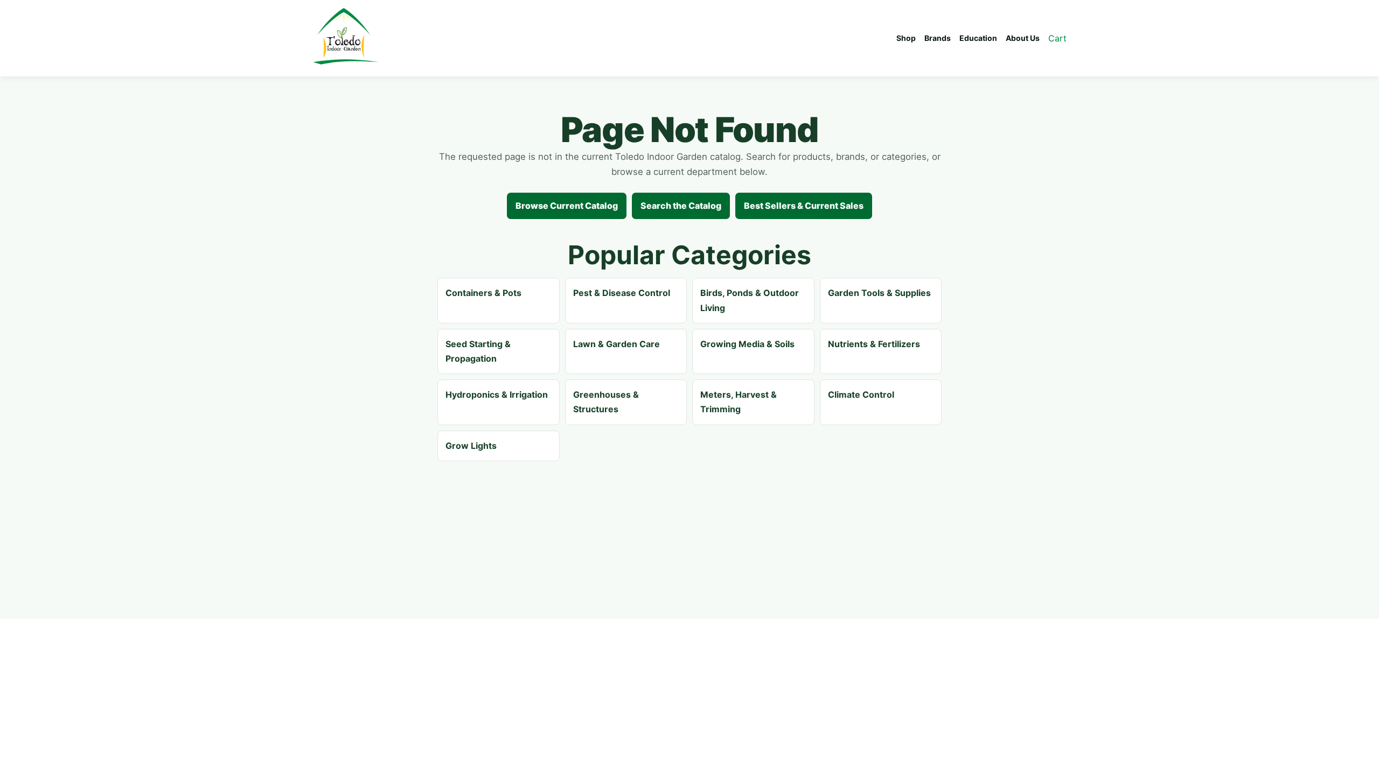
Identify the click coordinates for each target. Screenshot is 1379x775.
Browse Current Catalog (567, 205)
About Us (1023, 38)
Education (978, 38)
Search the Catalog (680, 205)
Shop (906, 38)
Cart (1057, 38)
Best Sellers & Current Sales (803, 205)
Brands (937, 38)
